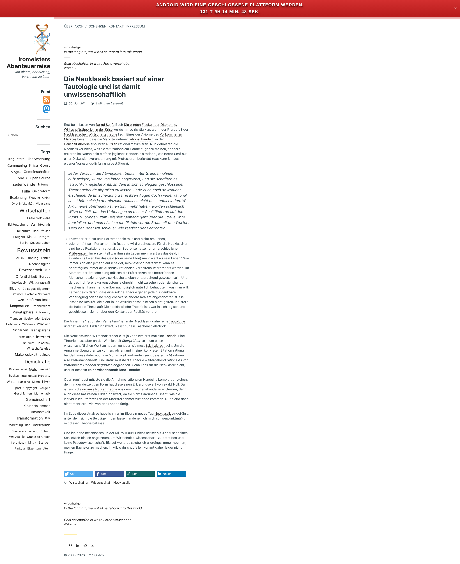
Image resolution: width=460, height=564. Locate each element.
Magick (16, 172)
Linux (32, 442)
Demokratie (37, 361)
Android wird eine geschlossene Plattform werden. (230, 4)
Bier (47, 418)
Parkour (20, 448)
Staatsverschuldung (25, 431)
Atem (46, 448)
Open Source (40, 178)
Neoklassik (18, 282)
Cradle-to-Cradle (38, 437)
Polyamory (43, 312)
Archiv (81, 26)
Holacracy (43, 343)
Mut (47, 270)
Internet (43, 336)
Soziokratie (32, 318)
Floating (34, 197)
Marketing (16, 425)
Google (45, 165)
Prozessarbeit (30, 270)
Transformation (29, 418)
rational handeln (141, 139)
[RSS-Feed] (46, 102)
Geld (33, 369)
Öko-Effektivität (23, 203)
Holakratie (13, 324)
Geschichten (23, 393)
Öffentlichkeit (26, 276)
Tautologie (177, 321)
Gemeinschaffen (37, 172)
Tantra (45, 258)
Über (68, 26)
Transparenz (40, 330)
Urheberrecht (40, 306)
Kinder (31, 237)
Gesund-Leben (40, 242)
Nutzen (111, 144)
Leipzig (45, 354)
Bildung (14, 288)
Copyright (30, 388)
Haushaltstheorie (77, 144)
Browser (17, 294)
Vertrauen (41, 425)
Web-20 (45, 369)
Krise (33, 165)
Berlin (24, 242)
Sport (17, 388)
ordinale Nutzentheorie (99, 389)
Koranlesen (18, 442)
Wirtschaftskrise (38, 348)
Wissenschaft (39, 283)
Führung (32, 258)
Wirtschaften (35, 211)
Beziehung (18, 198)
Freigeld (19, 237)
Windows (28, 324)
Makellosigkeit (26, 354)
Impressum (135, 26)
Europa (44, 276)
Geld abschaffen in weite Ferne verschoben (98, 65)
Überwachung (38, 159)
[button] (78, 474)
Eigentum (34, 448)
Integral (44, 237)
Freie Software (38, 218)
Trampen (16, 318)
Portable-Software (37, 294)
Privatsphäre (23, 312)
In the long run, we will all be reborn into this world (103, 50)
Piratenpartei (18, 369)
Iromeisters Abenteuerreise (28, 63)
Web (21, 300)
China (46, 198)
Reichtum (24, 231)
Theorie (170, 336)
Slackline (24, 382)
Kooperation (19, 306)
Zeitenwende (23, 184)
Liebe (46, 318)
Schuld (45, 431)
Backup (14, 375)
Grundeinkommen (37, 406)
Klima (36, 382)
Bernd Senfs (105, 125)
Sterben (44, 442)
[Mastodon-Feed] (46, 112)
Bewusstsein (33, 250)
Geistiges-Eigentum (36, 288)
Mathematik (42, 393)
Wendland (43, 324)
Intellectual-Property (35, 375)
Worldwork (40, 224)
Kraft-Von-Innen (38, 300)
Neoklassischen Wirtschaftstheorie (90, 134)
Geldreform (41, 191)
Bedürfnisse (41, 231)
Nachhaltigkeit (39, 264)
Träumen (44, 184)
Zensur (22, 178)
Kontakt (116, 26)
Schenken (98, 26)
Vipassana (43, 203)
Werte (11, 382)
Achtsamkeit (40, 412)
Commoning (17, 165)
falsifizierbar (155, 345)
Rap (27, 425)
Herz (46, 382)
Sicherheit (20, 330)
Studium (28, 343)
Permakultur (25, 337)
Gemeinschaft (38, 399)
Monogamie (17, 436)
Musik (19, 258)
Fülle (26, 191)
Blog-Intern (16, 159)
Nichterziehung (17, 224)
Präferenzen (78, 253)
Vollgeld (45, 388)
